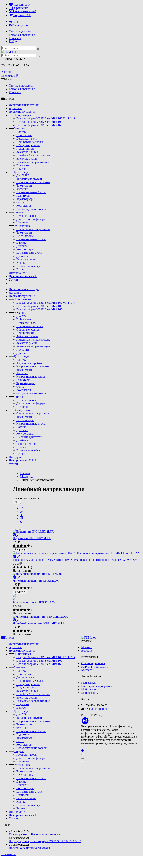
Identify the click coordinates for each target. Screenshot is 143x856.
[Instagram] (85, 721)
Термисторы (24, 185)
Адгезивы (15, 108)
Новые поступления (22, 111)
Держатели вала (26, 138)
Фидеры (19, 212)
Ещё (12, 41)
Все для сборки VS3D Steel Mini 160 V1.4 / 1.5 (45, 118)
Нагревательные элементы (33, 182)
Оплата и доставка (21, 31)
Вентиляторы (25, 235)
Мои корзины (89, 692)
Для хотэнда (21, 172)
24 (21, 511)
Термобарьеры (25, 199)
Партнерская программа (96, 686)
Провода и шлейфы (28, 266)
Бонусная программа (22, 34)
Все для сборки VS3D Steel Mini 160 (39, 125)
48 (21, 518)
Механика (20, 128)
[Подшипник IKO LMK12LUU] (77, 531)
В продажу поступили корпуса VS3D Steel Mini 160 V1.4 (45, 841)
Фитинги (22, 188)
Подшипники (25, 148)
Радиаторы (23, 195)
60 (21, 521)
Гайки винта (24, 135)
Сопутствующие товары (31, 209)
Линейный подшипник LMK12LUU (36, 580)
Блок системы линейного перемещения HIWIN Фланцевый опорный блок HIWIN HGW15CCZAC (76, 559)
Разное (20, 269)
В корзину (20, 549)
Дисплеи (22, 246)
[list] (18, 529)
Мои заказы (88, 682)
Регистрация (20, 25)
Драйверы (22, 256)
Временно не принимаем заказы (29, 847)
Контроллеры (25, 249)
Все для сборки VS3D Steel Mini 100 (39, 121)
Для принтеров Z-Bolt (23, 276)
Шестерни (22, 222)
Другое (21, 168)
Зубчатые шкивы (27, 152)
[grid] (14, 529)
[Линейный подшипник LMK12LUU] (77, 574)
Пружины (22, 165)
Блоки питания (26, 259)
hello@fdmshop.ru (96, 708)
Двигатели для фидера (30, 219)
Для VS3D (23, 131)
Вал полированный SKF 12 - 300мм (35, 602)
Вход (15, 21)
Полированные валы (29, 141)
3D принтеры (22, 115)
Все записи (8, 854)
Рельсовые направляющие (33, 162)
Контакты (15, 38)
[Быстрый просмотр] (18, 534)
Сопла (20, 202)
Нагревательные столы (31, 239)
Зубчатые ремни (26, 158)
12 (21, 508)
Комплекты (23, 205)
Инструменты (18, 272)
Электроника (22, 225)
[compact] (21, 529)
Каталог (9, 637)
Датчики (21, 242)
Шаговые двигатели (29, 252)
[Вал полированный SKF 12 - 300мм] (77, 595)
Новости (86, 650)
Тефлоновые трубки (29, 178)
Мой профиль (90, 689)
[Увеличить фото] (15, 534)
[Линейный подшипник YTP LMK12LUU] (77, 616)
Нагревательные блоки (31, 192)
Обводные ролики (28, 145)
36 (21, 515)
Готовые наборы (26, 215)
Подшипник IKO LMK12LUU (32, 538)
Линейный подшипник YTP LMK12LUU (39, 623)
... (10, 282)
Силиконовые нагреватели (33, 229)
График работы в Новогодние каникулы (34, 834)
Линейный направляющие (33, 155)
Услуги (13, 279)
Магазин (86, 647)
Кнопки (21, 262)
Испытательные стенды (24, 105)
